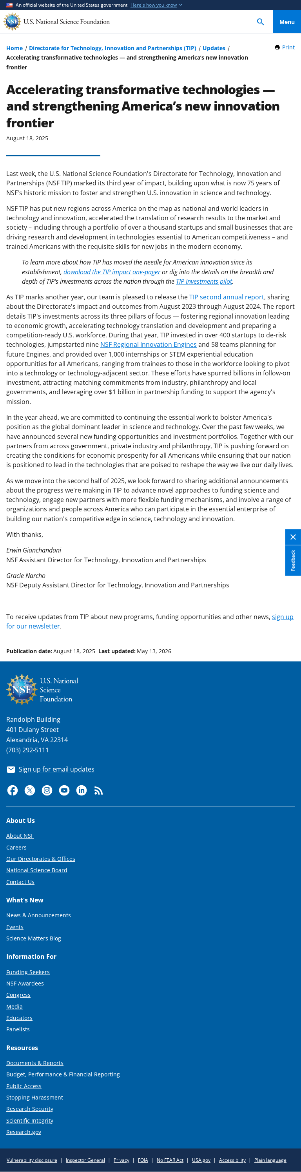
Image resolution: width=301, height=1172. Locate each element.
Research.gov (23, 1132)
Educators (19, 1018)
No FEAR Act (170, 1160)
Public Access (24, 1086)
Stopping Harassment (34, 1097)
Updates (214, 48)
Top (287, 621)
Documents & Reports (34, 1063)
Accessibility (232, 1160)
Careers (16, 847)
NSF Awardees (25, 983)
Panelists (18, 1029)
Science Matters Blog (33, 938)
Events (15, 927)
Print (288, 47)
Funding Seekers (28, 972)
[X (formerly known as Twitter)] (30, 790)
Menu (287, 21)
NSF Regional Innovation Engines (148, 344)
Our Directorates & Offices (40, 858)
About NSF (20, 835)
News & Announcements (38, 915)
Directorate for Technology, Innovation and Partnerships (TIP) (112, 48)
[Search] (260, 21)
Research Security (29, 1108)
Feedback (293, 560)
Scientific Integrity (29, 1120)
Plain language (270, 1160)
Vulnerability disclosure (32, 1160)
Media (14, 1006)
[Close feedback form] (293, 537)
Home (14, 48)
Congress (18, 994)
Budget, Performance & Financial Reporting (63, 1074)
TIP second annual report (226, 297)
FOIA (143, 1160)
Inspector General (85, 1160)
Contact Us (20, 882)
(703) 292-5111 (27, 750)
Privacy (121, 1160)
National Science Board (36, 870)
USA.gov (201, 1160)
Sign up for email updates (56, 769)
